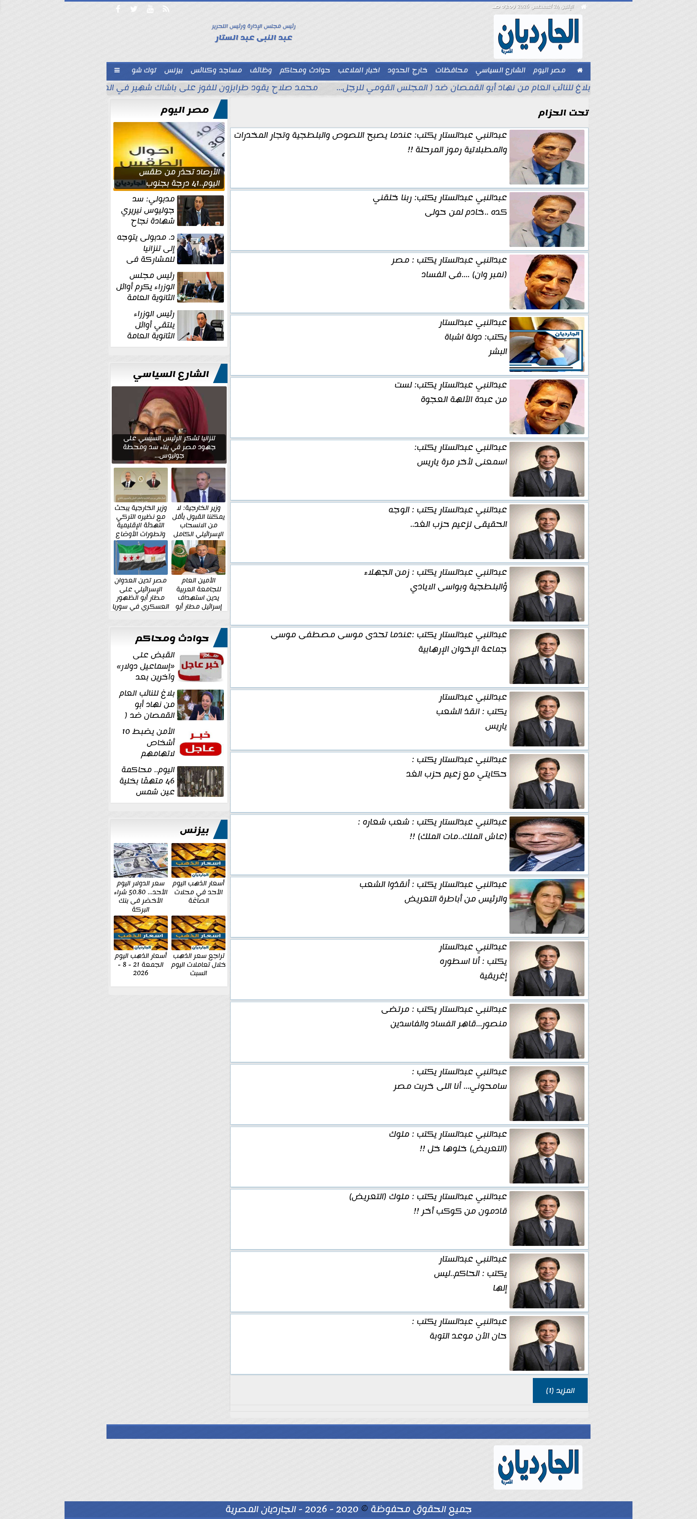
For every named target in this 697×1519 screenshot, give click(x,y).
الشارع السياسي (171, 374)
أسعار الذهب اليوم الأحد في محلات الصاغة (198, 892)
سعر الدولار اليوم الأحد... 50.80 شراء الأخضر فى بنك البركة (140, 896)
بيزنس (194, 830)
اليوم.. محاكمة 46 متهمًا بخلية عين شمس (147, 781)
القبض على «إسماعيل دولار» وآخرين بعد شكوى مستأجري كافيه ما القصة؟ (171, 666)
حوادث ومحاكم (172, 638)
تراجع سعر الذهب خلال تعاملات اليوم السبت (198, 964)
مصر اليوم (185, 110)
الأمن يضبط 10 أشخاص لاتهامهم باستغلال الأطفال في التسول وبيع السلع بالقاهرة (173, 742)
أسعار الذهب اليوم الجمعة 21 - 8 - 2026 (141, 964)
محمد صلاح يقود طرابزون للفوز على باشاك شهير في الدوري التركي (190, 89)
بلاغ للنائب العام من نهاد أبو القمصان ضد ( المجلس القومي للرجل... (463, 89)
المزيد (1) (560, 1390)
